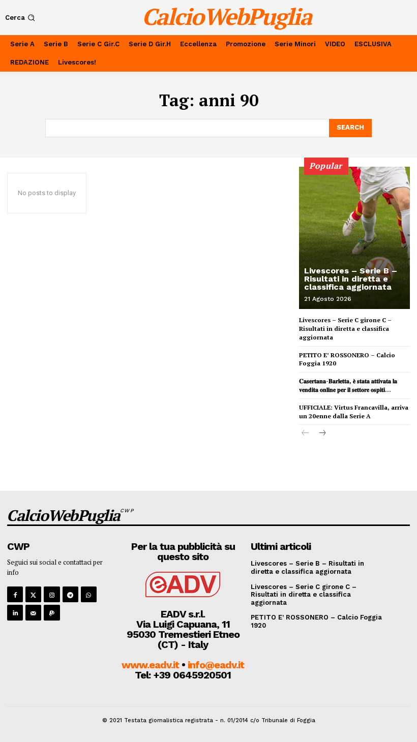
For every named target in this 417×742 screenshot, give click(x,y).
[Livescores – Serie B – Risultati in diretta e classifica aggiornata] (354, 238)
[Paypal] (51, 613)
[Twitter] (33, 594)
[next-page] (321, 433)
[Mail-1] (33, 613)
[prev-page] (305, 433)
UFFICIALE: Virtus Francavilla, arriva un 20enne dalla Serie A (353, 412)
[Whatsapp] (89, 594)
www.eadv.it (150, 665)
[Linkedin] (15, 613)
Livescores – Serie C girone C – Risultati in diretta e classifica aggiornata (345, 328)
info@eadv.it (216, 665)
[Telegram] (70, 594)
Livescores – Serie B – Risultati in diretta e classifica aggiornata (350, 279)
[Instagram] (51, 594)
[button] (21, 17)
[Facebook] (15, 594)
